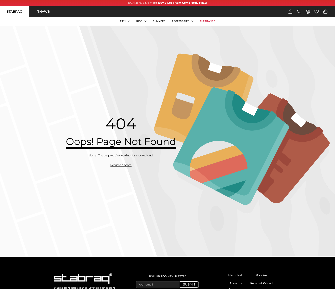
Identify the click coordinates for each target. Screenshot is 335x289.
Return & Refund (261, 283)
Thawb (43, 11)
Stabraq (14, 11)
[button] (325, 11)
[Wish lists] (316, 11)
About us (236, 283)
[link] (120, 165)
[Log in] (290, 11)
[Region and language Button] (307, 11)
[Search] (299, 11)
